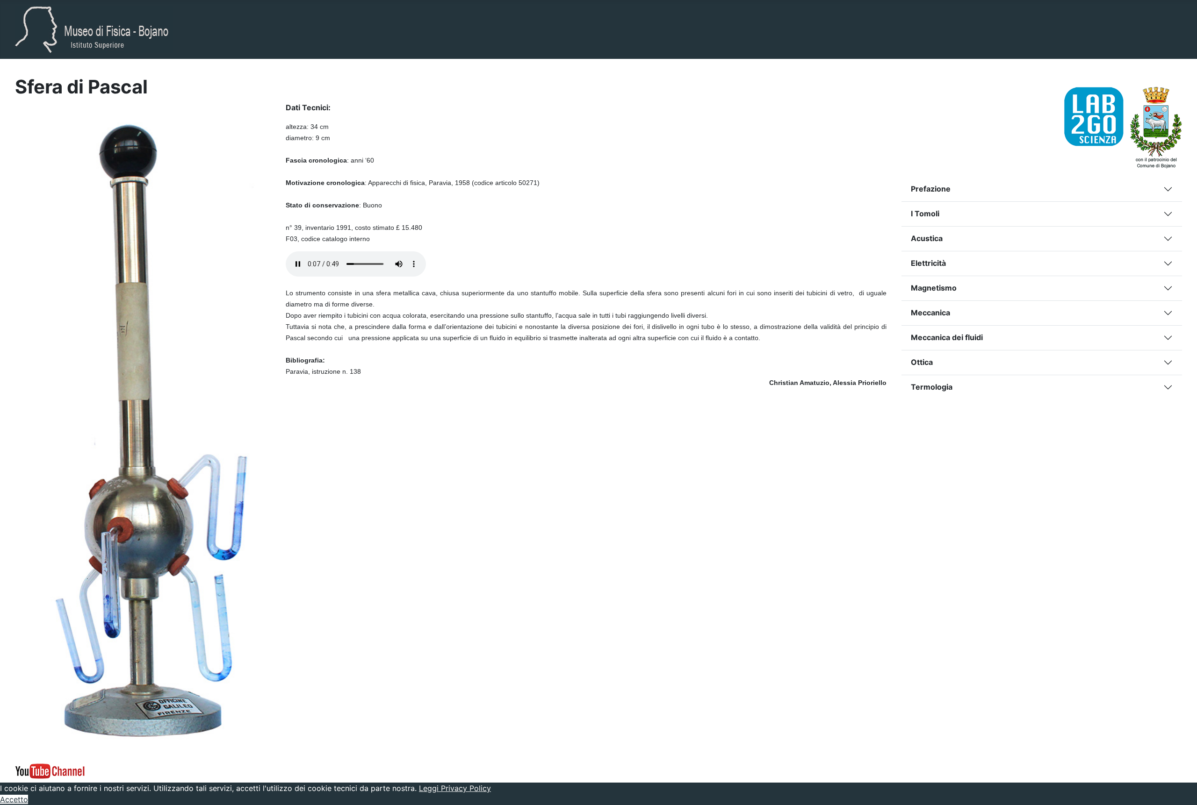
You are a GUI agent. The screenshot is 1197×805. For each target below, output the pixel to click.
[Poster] (1097, 116)
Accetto (14, 799)
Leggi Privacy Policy (455, 788)
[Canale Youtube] (50, 770)
